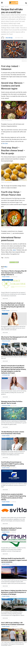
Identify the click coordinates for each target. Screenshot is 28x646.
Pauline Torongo (6, 276)
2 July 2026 (14, 405)
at (3, 408)
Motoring (5, 344)
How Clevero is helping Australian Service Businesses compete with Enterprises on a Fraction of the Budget (14, 592)
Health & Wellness (7, 567)
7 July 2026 (13, 375)
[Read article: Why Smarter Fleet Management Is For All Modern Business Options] (14, 349)
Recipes (6, 6)
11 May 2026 (13, 501)
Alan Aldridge (9, 37)
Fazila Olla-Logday (6, 405)
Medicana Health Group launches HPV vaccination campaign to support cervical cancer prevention (14, 560)
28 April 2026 (14, 564)
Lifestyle (4, 313)
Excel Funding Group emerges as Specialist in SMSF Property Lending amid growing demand (12, 464)
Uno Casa (5, 143)
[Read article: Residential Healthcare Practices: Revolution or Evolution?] (14, 540)
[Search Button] (26, 2)
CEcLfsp (7, 257)
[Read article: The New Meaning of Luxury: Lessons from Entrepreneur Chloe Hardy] (14, 443)
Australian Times (6, 375)
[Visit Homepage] (13, 2)
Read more (6, 298)
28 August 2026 (14, 276)
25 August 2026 (14, 310)
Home (2, 6)
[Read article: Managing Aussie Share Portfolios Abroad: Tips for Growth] (14, 413)
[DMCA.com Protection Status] (14, 262)
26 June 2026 (13, 467)
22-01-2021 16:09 (19, 37)
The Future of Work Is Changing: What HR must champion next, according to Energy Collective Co (13, 272)
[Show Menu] (2, 2)
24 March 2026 (14, 626)
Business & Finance (7, 279)
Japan (14, 250)
